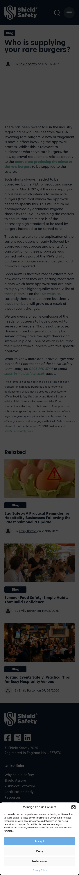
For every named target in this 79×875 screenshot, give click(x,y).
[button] (73, 807)
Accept (39, 841)
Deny (39, 851)
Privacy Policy (40, 870)
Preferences (39, 861)
